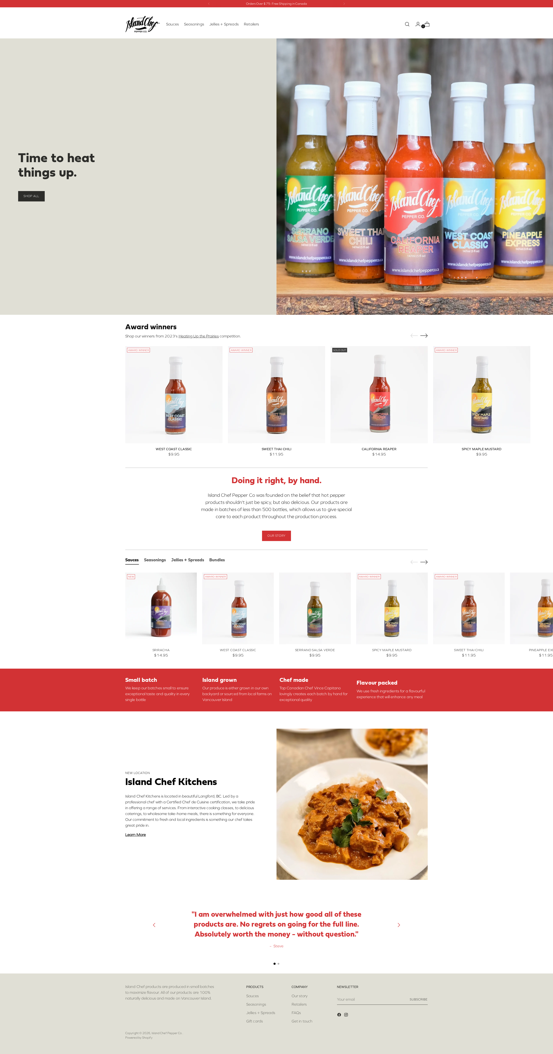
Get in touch (302, 1021)
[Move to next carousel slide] (424, 335)
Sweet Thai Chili (276, 449)
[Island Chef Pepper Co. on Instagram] (346, 1016)
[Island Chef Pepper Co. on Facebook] (339, 1016)
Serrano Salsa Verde (315, 650)
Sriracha (161, 650)
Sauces (252, 996)
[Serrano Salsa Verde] (315, 608)
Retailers (299, 1004)
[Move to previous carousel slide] (414, 335)
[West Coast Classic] (173, 394)
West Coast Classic (174, 449)
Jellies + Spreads (260, 1012)
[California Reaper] (379, 394)
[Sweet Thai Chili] (276, 394)
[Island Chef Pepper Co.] (142, 24)
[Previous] (209, 3)
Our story (300, 996)
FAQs (296, 1012)
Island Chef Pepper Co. (167, 1033)
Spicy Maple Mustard (481, 449)
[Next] (344, 3)
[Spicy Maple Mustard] (481, 394)
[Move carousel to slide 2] (278, 964)
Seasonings (256, 1004)
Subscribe (419, 999)
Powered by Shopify (139, 1038)
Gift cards (254, 1021)
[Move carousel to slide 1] (274, 964)
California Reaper (379, 449)
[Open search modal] (407, 24)
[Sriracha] (161, 608)
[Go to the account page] (416, 24)
